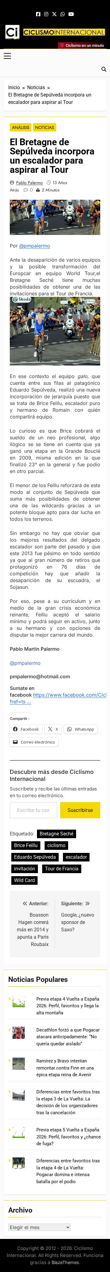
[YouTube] (71, 14)
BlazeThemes (65, 1262)
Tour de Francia (62, 869)
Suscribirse (80, 810)
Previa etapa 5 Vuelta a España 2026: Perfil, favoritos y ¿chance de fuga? (68, 1136)
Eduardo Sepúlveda (35, 857)
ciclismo (56, 845)
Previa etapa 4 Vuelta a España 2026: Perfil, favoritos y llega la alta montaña (67, 1006)
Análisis (20, 127)
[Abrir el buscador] (103, 69)
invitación (24, 869)
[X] (54, 14)
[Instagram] (46, 14)
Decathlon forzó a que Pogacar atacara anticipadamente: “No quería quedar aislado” (68, 1037)
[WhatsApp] (63, 14)
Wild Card (24, 880)
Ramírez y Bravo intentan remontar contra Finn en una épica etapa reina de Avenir (65, 1067)
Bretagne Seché (56, 834)
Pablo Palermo (29, 183)
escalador (76, 857)
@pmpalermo (34, 246)
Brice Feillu (26, 845)
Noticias (44, 127)
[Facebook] (38, 14)
